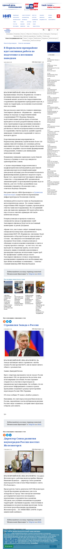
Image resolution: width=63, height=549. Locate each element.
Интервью (47, 34)
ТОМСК (22, 21)
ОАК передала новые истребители (53, 126)
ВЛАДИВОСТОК (43, 19)
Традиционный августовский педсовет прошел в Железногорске (52, 91)
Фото (41, 34)
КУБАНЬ (50, 15)
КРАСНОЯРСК (16, 17)
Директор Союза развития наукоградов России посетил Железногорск (53, 68)
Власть (23, 34)
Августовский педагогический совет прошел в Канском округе (52, 192)
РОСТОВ (15, 24)
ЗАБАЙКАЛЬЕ (35, 19)
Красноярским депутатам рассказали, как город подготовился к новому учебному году (53, 174)
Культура (54, 34)
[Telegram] (57, 30)
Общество (29, 34)
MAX (39, 274)
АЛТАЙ (28, 24)
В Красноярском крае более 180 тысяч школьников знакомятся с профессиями (53, 82)
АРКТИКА (29, 21)
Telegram (31, 274)
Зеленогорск (26, 40)
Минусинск (37, 38)
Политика (17, 34)
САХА (28, 26)
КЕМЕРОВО (22, 26)
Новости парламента (30, 36)
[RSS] (46, 30)
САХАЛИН (42, 15)
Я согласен (8, 546)
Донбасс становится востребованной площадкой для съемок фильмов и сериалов (53, 100)
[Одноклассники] (54, 30)
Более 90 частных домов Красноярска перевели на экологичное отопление (53, 164)
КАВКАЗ (50, 17)
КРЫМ (34, 24)
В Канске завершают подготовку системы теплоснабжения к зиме (53, 184)
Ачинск (30, 38)
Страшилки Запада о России (53, 60)
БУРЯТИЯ (34, 17)
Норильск (45, 38)
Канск (25, 38)
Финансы (36, 34)
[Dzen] (49, 30)
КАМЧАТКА (42, 17)
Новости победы (36, 40)
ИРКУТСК (34, 15)
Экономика (9, 34)
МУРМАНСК (24, 19)
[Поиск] (43, 30)
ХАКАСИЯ (22, 24)
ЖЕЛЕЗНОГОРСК (16, 19)
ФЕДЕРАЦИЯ (16, 15)
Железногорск (53, 38)
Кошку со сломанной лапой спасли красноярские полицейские (53, 120)
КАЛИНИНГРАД (25, 17)
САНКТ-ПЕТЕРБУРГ (26, 15)
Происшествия (18, 36)
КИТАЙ (34, 21)
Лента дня (46, 36)
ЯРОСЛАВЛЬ (16, 26)
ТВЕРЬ (14, 21)
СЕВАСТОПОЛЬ (36, 26)
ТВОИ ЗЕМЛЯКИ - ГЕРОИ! (7, 31)
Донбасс (39, 36)
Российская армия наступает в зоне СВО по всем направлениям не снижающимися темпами (53, 110)
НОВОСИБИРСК (51, 19)
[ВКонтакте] (52, 30)
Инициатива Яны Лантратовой (52, 75)
